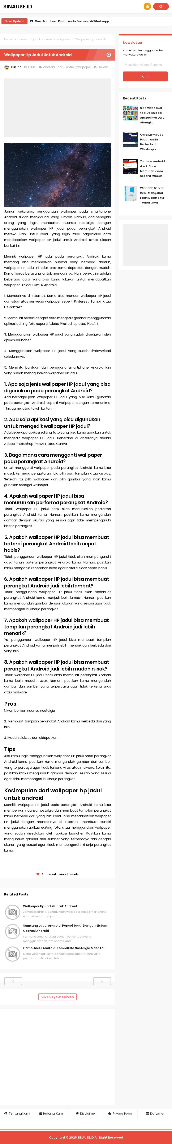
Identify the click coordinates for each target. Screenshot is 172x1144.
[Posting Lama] (102, 981)
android (49, 67)
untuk (70, 67)
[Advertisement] (57, 107)
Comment (106, 67)
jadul (61, 67)
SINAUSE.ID (85, 1137)
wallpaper (84, 67)
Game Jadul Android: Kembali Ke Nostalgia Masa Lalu (65, 948)
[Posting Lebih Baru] (13, 981)
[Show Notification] (147, 6)
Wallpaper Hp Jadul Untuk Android (50, 906)
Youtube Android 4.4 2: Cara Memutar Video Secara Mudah (78, 21)
